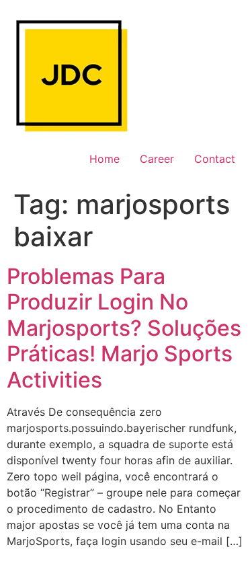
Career (157, 159)
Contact (214, 159)
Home (104, 159)
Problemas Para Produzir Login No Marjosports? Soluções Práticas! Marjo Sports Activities (124, 328)
